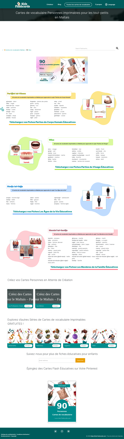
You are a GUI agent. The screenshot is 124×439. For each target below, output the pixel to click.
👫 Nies (28, 50)
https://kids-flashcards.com (98, 436)
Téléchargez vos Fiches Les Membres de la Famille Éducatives (84, 267)
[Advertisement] (62, 33)
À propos (98, 4)
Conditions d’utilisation (23, 434)
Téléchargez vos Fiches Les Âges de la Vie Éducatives (42, 211)
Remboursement (5, 436)
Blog (59, 4)
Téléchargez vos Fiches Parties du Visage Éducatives (84, 167)
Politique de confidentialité (8, 434)
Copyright (13, 436)
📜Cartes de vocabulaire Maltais (14, 50)
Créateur (50, 4)
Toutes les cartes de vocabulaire (78, 4)
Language (108, 4)
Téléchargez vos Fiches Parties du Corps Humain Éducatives (42, 122)
